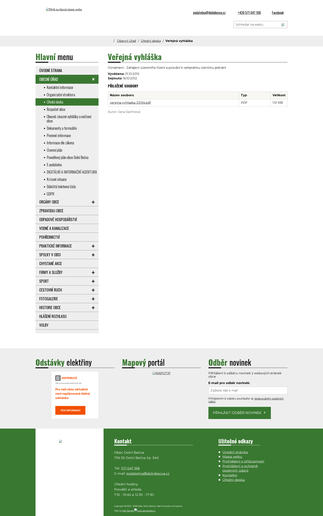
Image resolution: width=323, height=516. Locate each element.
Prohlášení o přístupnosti (243, 461)
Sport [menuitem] (44, 281)
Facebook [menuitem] (278, 12)
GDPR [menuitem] (50, 194)
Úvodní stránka (235, 452)
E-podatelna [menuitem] (54, 164)
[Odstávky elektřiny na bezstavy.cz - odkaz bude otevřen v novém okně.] (75, 417)
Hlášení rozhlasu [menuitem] (53, 316)
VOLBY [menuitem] (43, 325)
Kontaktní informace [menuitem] (60, 87)
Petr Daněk (128, 510)
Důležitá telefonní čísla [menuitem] (61, 186)
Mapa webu (232, 457)
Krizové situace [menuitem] (57, 179)
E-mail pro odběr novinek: (229, 383)
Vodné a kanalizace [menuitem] (54, 228)
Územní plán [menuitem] (54, 150)
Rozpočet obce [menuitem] (56, 109)
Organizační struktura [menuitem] (61, 94)
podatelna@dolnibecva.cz (147, 473)
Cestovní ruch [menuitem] (50, 290)
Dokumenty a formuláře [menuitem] (62, 128)
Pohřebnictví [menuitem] (49, 237)
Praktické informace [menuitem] (55, 246)
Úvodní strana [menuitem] (50, 70)
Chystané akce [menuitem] (50, 263)
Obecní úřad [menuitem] (48, 79)
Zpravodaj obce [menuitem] (51, 210)
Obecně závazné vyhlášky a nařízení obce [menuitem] (69, 119)
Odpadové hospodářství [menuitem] (58, 219)
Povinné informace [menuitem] (59, 135)
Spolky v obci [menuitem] (50, 254)
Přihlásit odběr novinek (237, 413)
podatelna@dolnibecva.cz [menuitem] (209, 12)
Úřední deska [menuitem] (55, 102)
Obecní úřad (126, 41)
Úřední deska (151, 41)
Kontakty (229, 475)
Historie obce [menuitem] (50, 307)
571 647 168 (130, 468)
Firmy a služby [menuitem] (50, 272)
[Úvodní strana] (112, 41)
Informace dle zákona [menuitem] (60, 142)
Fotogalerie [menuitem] (48, 298)
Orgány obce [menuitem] (49, 202)
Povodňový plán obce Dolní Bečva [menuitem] (67, 157)
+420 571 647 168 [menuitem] (249, 12)
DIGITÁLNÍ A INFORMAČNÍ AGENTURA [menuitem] (72, 172)
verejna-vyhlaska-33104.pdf (130, 102)
